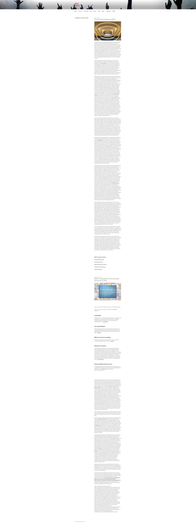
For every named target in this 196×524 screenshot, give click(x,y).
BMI (99, 387)
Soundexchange (101, 359)
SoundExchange (97, 425)
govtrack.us (103, 369)
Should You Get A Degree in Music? (105, 19)
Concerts (80, 11)
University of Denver (98, 269)
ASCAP (95, 387)
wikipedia (112, 341)
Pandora (100, 419)
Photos (95, 11)
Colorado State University (99, 259)
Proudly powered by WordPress (80, 521)
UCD (116, 182)
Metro (114, 182)
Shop (91, 11)
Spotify (104, 419)
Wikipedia (99, 332)
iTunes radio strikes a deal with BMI (111, 477)
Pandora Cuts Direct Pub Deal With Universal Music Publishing (109, 480)
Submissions (108, 11)
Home (76, 11)
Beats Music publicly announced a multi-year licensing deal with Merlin (107, 479)
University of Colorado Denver (100, 266)
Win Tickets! (86, 11)
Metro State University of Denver (100, 264)
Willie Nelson (99, 139)
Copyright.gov (105, 321)
